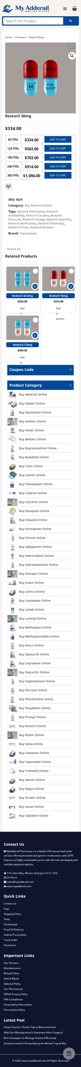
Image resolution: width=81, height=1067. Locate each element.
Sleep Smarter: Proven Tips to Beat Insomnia (30, 1027)
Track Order (11, 940)
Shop (7, 919)
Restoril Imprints (59, 219)
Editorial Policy (12, 984)
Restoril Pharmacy (51, 223)
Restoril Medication (22, 223)
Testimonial (10, 924)
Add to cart (58, 139)
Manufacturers (12, 968)
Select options (35, 286)
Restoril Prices (18, 227)
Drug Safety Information (18, 1004)
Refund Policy (11, 973)
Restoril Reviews (42, 227)
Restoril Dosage (34, 219)
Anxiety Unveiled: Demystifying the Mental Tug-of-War (35, 1043)
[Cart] (69, 1053)
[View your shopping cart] (72, 9)
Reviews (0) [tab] (13, 249)
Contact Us (10, 903)
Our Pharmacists (13, 989)
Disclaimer (10, 945)
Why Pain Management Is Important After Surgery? (33, 1032)
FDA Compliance (13, 999)
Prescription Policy (14, 1010)
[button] (72, 56)
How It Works (11, 978)
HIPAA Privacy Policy (15, 994)
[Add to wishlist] (8, 187)
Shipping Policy (12, 914)
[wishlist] (35, 271)
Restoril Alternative (31, 211)
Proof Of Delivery (13, 929)
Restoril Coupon (37, 215)
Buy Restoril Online (38, 205)
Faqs (6, 908)
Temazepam (28, 233)
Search (70, 21)
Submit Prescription (15, 935)
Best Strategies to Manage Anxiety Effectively (30, 1038)
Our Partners (11, 963)
